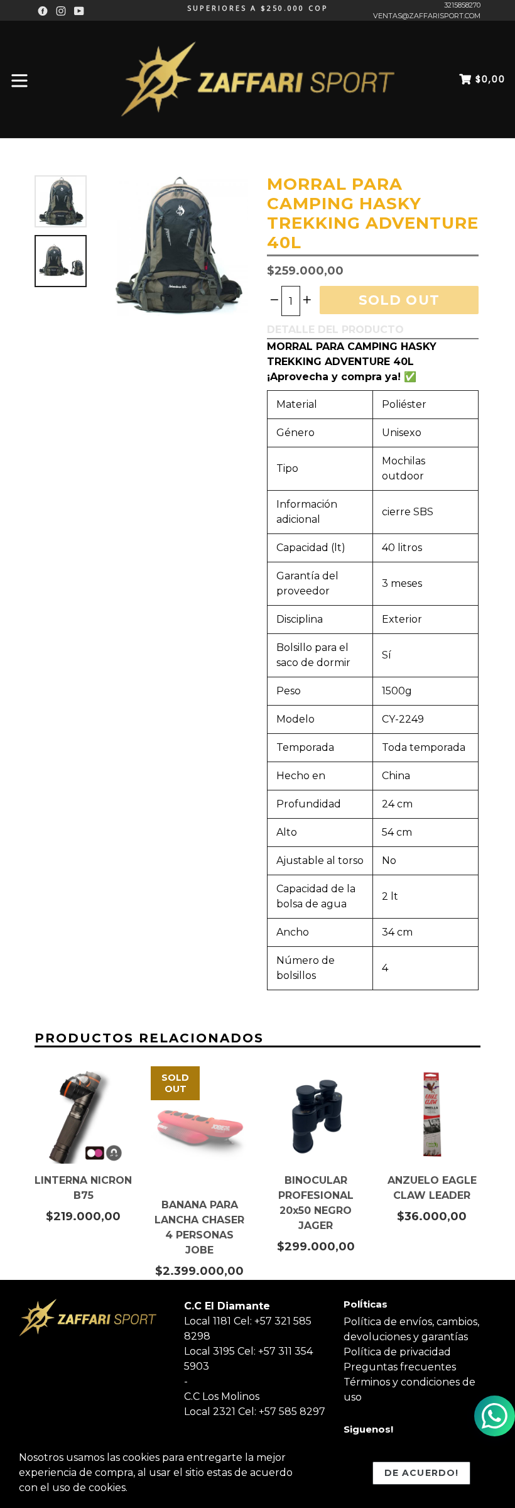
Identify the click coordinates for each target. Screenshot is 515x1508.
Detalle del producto (335, 330)
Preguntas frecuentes (400, 1367)
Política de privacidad (397, 1352)
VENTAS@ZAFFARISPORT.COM (426, 15)
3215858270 (462, 5)
